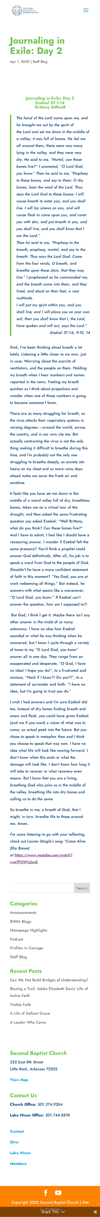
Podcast (16, 939)
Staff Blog (40, 61)
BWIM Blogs (20, 921)
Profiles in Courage (26, 948)
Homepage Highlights (28, 930)
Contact (17, 1131)
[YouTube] (58, 1193)
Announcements (23, 912)
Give (14, 1142)
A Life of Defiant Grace (30, 1013)
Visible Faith (20, 1004)
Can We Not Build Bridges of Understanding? (49, 980)
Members (18, 1163)
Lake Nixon (20, 1153)
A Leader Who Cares (28, 1022)
